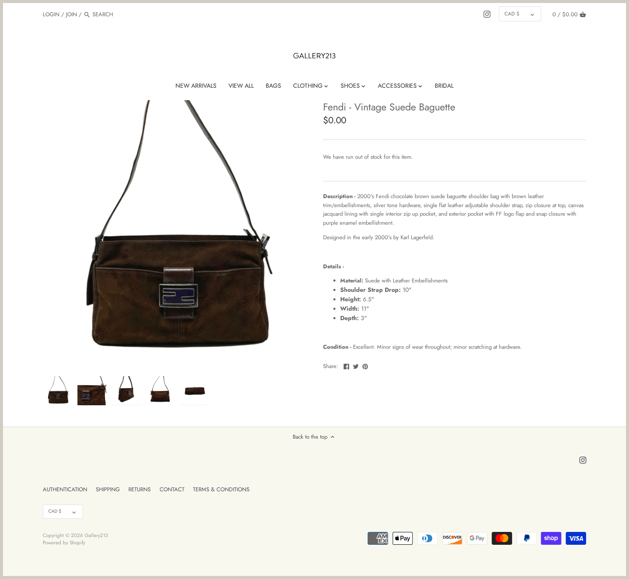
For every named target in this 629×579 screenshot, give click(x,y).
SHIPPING (108, 489)
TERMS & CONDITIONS (221, 489)
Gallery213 (96, 535)
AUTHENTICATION (65, 489)
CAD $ (511, 13)
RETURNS (139, 489)
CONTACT (172, 489)
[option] (58, 391)
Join (71, 14)
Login (51, 14)
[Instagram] (487, 14)
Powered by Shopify (64, 542)
